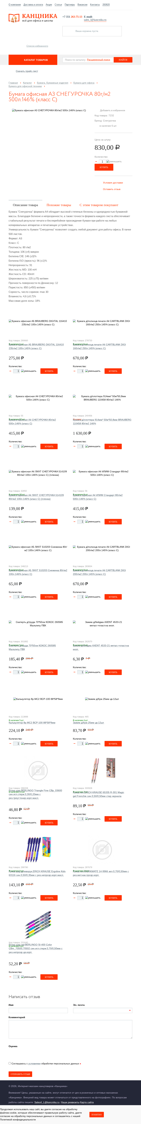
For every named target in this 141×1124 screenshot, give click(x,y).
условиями (34, 1063)
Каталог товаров (36, 60)
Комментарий (17, 1017)
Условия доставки (113, 182)
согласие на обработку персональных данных (26, 1116)
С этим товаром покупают (99, 205)
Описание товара (25, 205)
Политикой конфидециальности (18, 1119)
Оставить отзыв (111, 189)
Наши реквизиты (70, 1102)
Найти (123, 60)
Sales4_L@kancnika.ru (46, 1102)
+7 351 (72, 16)
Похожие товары (59, 205)
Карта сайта (87, 1102)
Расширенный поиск (98, 59)
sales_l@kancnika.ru (95, 19)
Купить (104, 167)
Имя (11, 1005)
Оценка (13, 1046)
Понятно (96, 1115)
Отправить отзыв (20, 1074)
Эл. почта (79, 1005)
